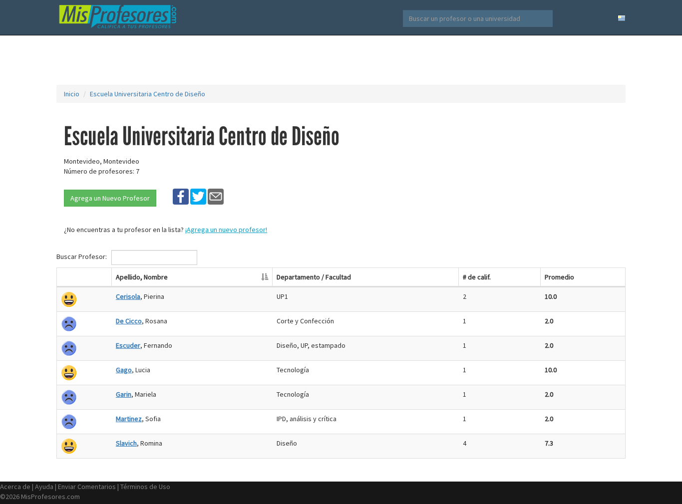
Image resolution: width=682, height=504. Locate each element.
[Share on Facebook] (181, 196)
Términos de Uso (145, 486)
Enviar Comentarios (87, 486)
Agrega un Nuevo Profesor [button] (110, 198)
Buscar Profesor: (82, 256)
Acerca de (15, 486)
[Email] (216, 196)
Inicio (71, 93)
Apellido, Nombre (142, 276)
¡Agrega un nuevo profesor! (226, 229)
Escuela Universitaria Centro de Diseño (147, 93)
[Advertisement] (341, 59)
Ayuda (44, 486)
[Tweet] (198, 196)
